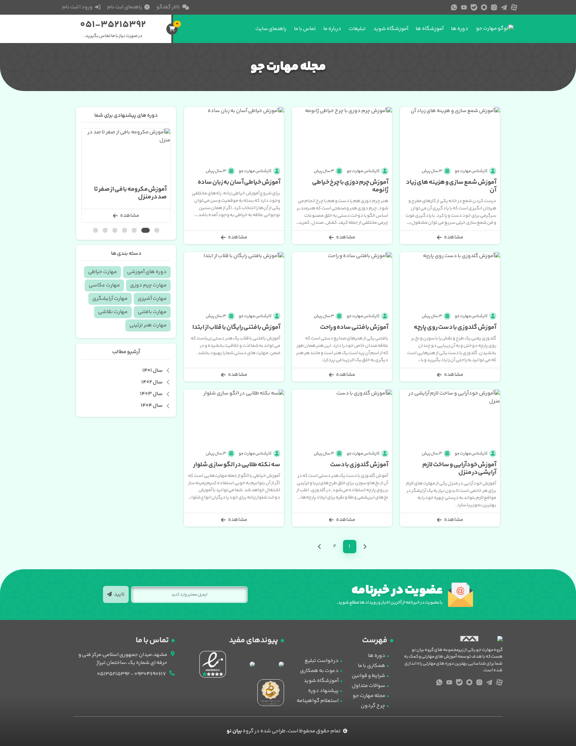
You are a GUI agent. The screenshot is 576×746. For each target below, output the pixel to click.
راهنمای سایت (270, 29)
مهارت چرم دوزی (148, 285)
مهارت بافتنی (152, 312)
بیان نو (234, 731)
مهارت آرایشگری (110, 298)
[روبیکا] (484, 7)
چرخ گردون (373, 706)
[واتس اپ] (454, 7)
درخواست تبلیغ (322, 661)
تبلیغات (357, 29)
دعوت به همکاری (319, 671)
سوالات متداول (368, 686)
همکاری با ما (371, 666)
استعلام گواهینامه (318, 701)
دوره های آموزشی (147, 272)
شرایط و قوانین (368, 676)
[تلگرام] (504, 7)
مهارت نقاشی (113, 312)
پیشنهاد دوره (323, 691)
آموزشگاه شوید (390, 29)
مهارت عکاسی (104, 285)
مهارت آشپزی (152, 298)
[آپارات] (514, 7)
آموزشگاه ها (430, 29)
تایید (119, 594)
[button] (157, 230)
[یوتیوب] (464, 7)
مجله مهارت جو (369, 696)
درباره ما (332, 29)
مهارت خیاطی (102, 272)
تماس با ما (305, 29)
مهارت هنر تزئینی (148, 325)
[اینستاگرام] (494, 7)
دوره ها (459, 29)
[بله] (474, 7)
